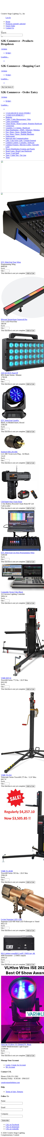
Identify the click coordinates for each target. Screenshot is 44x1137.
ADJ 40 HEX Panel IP (9, 373)
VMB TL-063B (7, 871)
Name (3, 1101)
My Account (10, 1067)
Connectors (10, 126)
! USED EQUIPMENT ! (15, 115)
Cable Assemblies (12, 122)
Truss (8, 157)
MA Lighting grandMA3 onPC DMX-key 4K (18, 953)
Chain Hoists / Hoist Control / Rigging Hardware (24, 124)
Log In (8, 18)
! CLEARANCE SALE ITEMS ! (18, 113)
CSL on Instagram (12, 1127)
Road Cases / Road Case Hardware (19, 151)
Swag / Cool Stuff (12, 153)
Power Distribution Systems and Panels (20, 149)
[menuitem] (24, 53)
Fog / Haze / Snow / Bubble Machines (20, 134)
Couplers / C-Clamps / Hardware (18, 128)
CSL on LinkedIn (12, 1129)
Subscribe (5, 1120)
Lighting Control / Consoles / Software (20, 143)
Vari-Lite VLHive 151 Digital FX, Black (16, 1044)
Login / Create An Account (16, 1065)
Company (4, 1114)
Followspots (10, 136)
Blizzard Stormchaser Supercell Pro (14, 319)
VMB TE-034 (6, 775)
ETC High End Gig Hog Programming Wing (17, 553)
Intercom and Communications (17, 138)
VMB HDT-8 (6, 678)
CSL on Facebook (12, 1125)
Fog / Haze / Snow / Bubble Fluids (18, 132)
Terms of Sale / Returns (14, 1092)
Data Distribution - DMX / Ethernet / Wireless (23, 130)
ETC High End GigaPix (10, 420)
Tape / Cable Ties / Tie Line (16, 155)
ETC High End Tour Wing (11, 262)
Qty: (2, 271)
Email (3, 1107)
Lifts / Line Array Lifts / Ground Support (21, 141)
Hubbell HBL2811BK (9, 452)
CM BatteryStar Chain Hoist (11, 502)
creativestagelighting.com (10, 1082)
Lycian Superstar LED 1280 (11, 919)
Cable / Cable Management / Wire (18, 119)
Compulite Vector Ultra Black (12, 592)
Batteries (9, 117)
